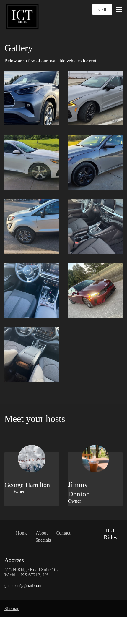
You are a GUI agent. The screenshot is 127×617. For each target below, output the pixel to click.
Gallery (18, 48)
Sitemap (11, 608)
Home (21, 532)
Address (14, 560)
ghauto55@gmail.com (22, 585)
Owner (14, 491)
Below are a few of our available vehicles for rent (50, 60)
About (42, 532)
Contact (63, 532)
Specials (43, 539)
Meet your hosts (34, 418)
